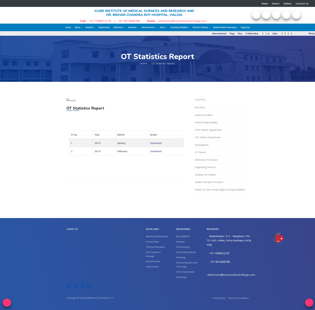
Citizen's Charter (200, 27)
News (265, 3)
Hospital (89, 27)
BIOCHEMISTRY (183, 236)
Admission (118, 27)
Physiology (181, 277)
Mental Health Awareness (225, 27)
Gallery (288, 3)
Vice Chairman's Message (153, 254)
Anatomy (180, 241)
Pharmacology (183, 247)
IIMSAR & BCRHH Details (157, 236)
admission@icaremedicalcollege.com (182, 21)
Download (155, 143)
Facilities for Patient (205, 174)
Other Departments (185, 271)
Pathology (181, 257)
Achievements (152, 266)
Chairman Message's (155, 247)
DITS (112, 297)
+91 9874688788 (129, 21)
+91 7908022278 (100, 21)
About (77, 27)
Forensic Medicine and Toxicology (186, 264)
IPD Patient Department (208, 137)
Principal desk (152, 241)
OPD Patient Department (208, 129)
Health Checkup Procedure (209, 182)
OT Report (200, 152)
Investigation (202, 144)
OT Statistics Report (163, 63)
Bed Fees (200, 107)
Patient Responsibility (206, 122)
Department (104, 27)
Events (275, 3)
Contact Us (302, 3)
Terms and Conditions (238, 298)
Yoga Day (245, 27)
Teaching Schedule (179, 27)
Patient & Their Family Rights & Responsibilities (220, 189)
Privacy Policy (219, 298)
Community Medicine (186, 252)
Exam (162, 27)
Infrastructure (148, 27)
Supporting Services (205, 167)
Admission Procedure (206, 159)
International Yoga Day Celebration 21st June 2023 (230, 33)
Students (132, 27)
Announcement (153, 261)
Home (68, 27)
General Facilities (204, 115)
